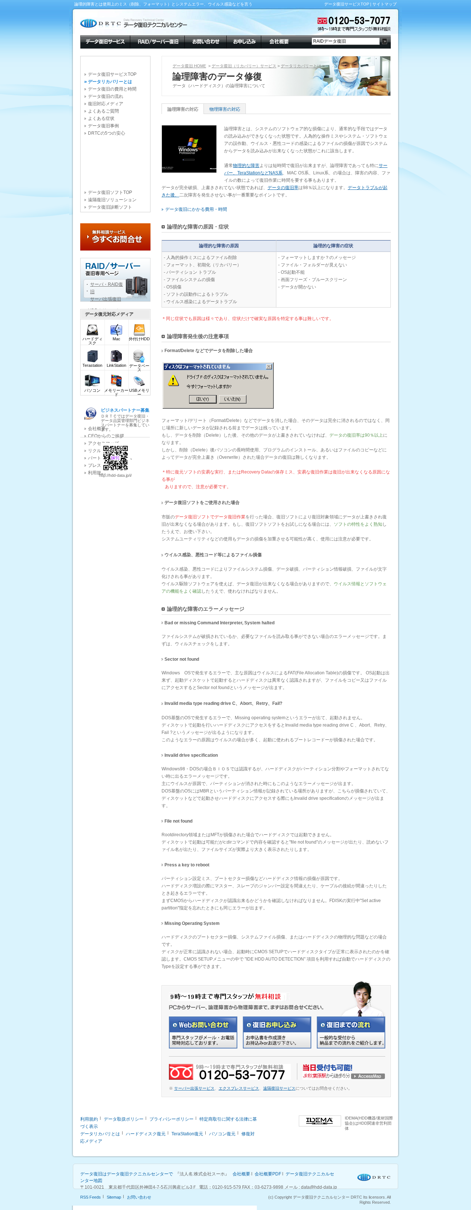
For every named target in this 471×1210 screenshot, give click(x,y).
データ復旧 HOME (189, 66)
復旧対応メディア (105, 103)
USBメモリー (139, 392)
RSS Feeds (90, 1197)
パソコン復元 (222, 1133)
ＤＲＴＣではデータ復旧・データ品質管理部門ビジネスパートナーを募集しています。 (125, 420)
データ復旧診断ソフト (110, 207)
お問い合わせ (205, 41)
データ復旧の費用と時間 (112, 89)
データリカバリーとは (110, 81)
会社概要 (278, 41)
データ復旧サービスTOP (346, 4)
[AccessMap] (343, 1078)
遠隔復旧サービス (279, 1088)
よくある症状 (101, 118)
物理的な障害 (246, 165)
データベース (139, 367)
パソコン (92, 390)
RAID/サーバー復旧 (157, 41)
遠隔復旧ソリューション (112, 199)
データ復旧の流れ (105, 96)
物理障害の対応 (224, 109)
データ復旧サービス (105, 41)
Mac (116, 339)
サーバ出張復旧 (105, 299)
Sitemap (114, 1197)
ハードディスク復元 (146, 1133)
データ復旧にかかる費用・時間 (196, 209)
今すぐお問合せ (115, 237)
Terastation (92, 365)
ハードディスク (92, 341)
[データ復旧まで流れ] (351, 1047)
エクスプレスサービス (239, 1088)
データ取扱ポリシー (124, 1119)
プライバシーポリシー (171, 1119)
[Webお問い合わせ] (203, 1047)
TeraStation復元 (187, 1133)
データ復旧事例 (103, 125)
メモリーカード (116, 392)
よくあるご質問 (103, 111)
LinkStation (116, 365)
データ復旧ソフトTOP (110, 192)
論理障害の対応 (182, 109)
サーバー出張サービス (194, 1088)
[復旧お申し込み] (277, 1047)
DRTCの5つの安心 (106, 133)
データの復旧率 (283, 187)
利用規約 (89, 1119)
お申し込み (243, 41)
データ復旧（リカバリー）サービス (244, 66)
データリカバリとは (100, 1133)
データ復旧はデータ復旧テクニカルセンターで (126, 1174)
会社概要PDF (268, 1174)
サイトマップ (384, 4)
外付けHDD (139, 339)
